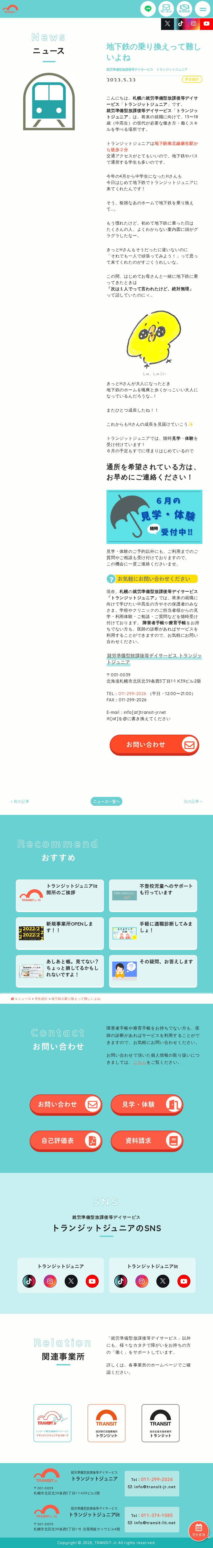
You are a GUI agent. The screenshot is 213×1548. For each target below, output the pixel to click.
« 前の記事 (20, 801)
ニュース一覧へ (106, 801)
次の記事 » (193, 801)
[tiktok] (29, 1281)
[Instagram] (50, 1281)
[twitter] (71, 1281)
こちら (140, 1062)
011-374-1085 (157, 1515)
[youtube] (92, 1281)
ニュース (25, 999)
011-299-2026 (132, 693)
